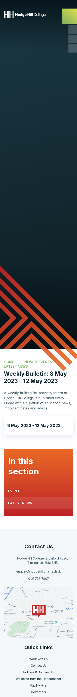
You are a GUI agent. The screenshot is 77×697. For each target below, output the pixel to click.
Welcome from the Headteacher (38, 679)
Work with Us (38, 659)
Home (9, 361)
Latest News (16, 366)
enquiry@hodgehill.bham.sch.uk (38, 571)
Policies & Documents (38, 672)
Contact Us (38, 665)
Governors (38, 692)
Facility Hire (38, 685)
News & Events (38, 361)
